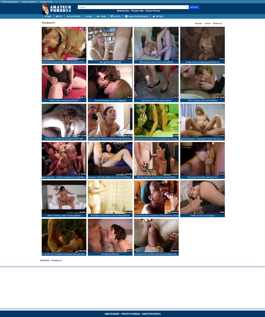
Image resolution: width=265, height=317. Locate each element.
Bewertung (217, 23)
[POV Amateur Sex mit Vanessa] (202, 82)
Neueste (198, 23)
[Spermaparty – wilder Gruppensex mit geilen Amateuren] (64, 158)
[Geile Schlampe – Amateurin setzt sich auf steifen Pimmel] (202, 120)
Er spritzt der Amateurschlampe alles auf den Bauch (66, 254)
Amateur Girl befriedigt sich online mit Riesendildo (112, 177)
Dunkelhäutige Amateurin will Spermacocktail (156, 215)
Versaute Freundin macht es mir (202, 177)
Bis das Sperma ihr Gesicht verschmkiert (156, 177)
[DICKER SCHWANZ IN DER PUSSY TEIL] (64, 120)
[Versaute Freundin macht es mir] (202, 158)
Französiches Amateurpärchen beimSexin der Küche (159, 254)
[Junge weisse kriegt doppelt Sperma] (202, 43)
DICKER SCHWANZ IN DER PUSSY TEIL (64, 138)
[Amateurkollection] (110, 235)
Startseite (44, 260)
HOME (48, 16)
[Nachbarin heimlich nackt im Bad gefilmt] (110, 197)
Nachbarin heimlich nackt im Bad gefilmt (110, 215)
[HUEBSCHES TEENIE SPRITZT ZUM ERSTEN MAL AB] (110, 120)
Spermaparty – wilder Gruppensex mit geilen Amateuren (68, 177)
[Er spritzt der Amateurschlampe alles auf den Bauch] (64, 235)
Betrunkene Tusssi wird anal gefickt (156, 62)
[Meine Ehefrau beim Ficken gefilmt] (64, 197)
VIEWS (88, 16)
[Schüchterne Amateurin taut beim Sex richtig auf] (156, 120)
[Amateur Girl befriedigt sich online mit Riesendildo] (110, 158)
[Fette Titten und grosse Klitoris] (64, 82)
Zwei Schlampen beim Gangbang (110, 100)
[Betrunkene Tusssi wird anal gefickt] (156, 43)
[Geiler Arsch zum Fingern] (202, 197)
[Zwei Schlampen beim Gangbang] (110, 82)
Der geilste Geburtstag (110, 62)
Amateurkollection (110, 254)
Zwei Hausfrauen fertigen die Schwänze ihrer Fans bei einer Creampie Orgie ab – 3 (81, 62)
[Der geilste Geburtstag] (110, 43)
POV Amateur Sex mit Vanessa (202, 100)
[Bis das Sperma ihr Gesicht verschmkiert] (156, 158)
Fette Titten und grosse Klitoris (64, 100)
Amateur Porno (46, 1)
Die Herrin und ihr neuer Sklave (156, 100)
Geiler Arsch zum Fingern (202, 215)
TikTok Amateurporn (10, 1)
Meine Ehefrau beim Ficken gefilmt (64, 215)
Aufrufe (208, 23)
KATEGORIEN (74, 16)
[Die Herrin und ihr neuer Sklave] (156, 82)
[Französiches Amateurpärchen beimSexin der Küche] (156, 235)
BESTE (59, 16)
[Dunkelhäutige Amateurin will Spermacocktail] (156, 197)
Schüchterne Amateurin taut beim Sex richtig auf (157, 138)
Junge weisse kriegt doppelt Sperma (202, 62)
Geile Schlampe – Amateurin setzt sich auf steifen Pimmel (207, 138)
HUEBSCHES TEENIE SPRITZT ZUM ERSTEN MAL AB (113, 138)
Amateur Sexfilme (29, 1)
